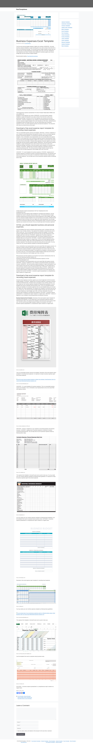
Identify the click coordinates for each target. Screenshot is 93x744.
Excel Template (66, 741)
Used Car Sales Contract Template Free (25, 697)
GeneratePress (24, 742)
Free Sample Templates (35, 741)
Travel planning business (32, 56)
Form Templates (65, 33)
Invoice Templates (65, 36)
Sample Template (59, 741)
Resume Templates (66, 42)
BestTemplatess (21, 9)
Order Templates (65, 40)
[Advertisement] (69, 78)
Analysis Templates (66, 25)
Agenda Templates (66, 21)
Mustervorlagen (59, 742)
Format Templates (65, 34)
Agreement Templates (66, 23)
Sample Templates (27, 696)
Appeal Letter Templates (67, 27)
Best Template (73, 741)
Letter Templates (65, 38)
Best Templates (52, 741)
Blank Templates (65, 29)
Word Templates (65, 45)
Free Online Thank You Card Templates (25, 698)
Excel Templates (21, 696)
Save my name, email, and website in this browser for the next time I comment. (35, 730)
